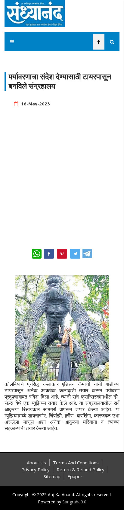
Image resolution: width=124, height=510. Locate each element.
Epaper (74, 476)
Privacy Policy (35, 469)
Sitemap (52, 476)
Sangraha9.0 (74, 502)
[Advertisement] (62, 175)
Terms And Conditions (76, 463)
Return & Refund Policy (80, 469)
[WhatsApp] (37, 254)
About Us (36, 463)
